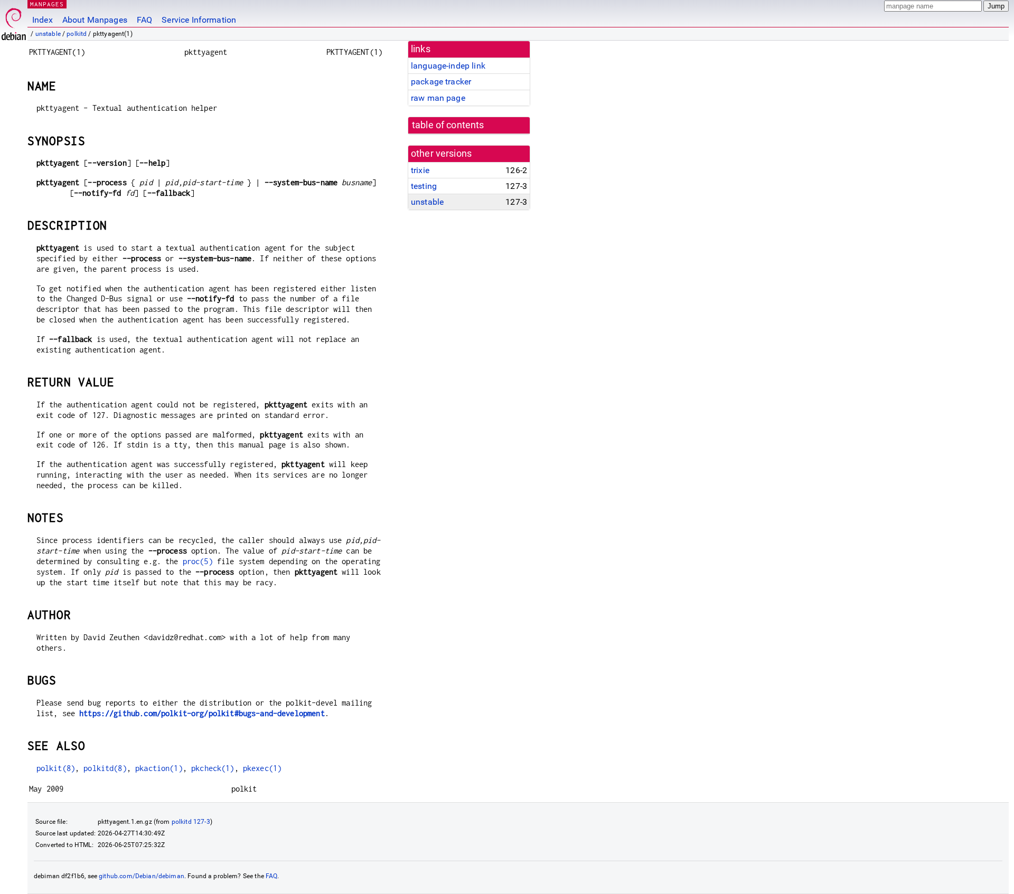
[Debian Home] (14, 21)
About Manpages (94, 20)
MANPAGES (47, 4)
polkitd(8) (105, 768)
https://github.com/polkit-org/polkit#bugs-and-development (202, 713)
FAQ (144, 20)
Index (42, 20)
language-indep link (448, 66)
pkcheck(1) (212, 768)
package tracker (441, 82)
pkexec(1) (262, 768)
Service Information (199, 20)
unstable (48, 33)
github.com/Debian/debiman (141, 876)
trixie (420, 170)
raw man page (438, 98)
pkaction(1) (159, 768)
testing (424, 186)
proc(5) (198, 561)
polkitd (77, 33)
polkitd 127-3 (191, 821)
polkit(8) (55, 768)
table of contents (448, 125)
